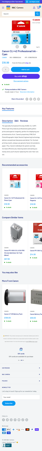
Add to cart (25, 69)
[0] (38, 7)
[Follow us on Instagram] (11, 419)
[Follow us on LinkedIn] (26, 419)
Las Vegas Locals (34, 1)
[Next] (25, 46)
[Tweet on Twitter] (34, 98)
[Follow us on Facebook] (3, 419)
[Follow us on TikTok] (22, 419)
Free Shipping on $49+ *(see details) (12, 1)
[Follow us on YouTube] (19, 419)
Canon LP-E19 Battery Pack (13, 314)
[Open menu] (3, 7)
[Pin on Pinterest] (30, 98)
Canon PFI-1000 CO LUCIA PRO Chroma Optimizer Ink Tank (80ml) (14, 253)
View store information (27, 92)
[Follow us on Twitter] (7, 419)
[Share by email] (38, 98)
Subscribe (8, 403)
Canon (4, 57)
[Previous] (17, 46)
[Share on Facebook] (26, 98)
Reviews (24, 120)
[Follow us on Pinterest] (15, 419)
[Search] (37, 14)
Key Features (8, 108)
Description (7, 120)
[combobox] (18, 14)
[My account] (34, 7)
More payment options (21, 81)
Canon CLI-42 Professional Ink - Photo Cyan (14, 199)
